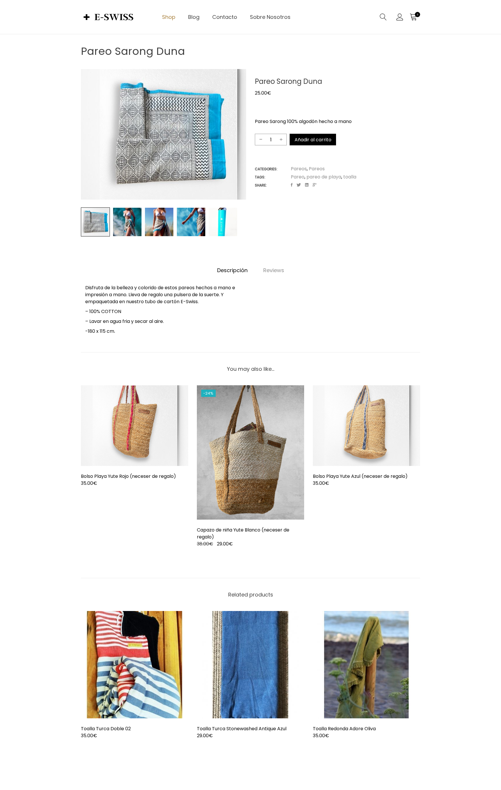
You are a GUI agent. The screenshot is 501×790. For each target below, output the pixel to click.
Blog (193, 17)
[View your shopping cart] (413, 17)
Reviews (273, 270)
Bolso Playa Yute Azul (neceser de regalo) (360, 476)
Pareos (299, 168)
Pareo (297, 176)
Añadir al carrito (313, 139)
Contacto (224, 17)
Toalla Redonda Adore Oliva (344, 728)
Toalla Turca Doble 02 (106, 728)
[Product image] (134, 425)
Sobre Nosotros (270, 17)
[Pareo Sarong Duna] (292, 185)
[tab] (232, 270)
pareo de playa (323, 176)
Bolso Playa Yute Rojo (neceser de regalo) (128, 476)
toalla (349, 176)
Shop (168, 17)
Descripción (232, 270)
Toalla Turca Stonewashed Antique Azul (241, 728)
